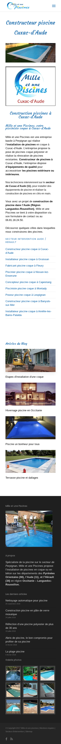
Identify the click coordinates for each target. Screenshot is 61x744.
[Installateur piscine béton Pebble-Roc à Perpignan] (13, 690)
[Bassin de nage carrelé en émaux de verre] (13, 673)
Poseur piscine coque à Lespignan (25, 294)
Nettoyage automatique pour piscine (26, 600)
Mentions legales (47, 728)
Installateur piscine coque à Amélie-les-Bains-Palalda (28, 313)
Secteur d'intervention (14, 731)
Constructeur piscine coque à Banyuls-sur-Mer (28, 303)
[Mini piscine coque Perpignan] (30, 673)
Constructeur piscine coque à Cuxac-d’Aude (27, 251)
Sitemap (28, 731)
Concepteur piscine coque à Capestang (28, 282)
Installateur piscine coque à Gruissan (27, 259)
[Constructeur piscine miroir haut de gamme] (30, 690)
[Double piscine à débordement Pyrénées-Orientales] (48, 690)
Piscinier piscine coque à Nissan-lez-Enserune (27, 274)
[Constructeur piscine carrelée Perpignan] (48, 673)
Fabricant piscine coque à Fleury (24, 265)
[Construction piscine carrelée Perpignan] (30, 706)
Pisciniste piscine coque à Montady (26, 288)
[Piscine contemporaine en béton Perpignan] (13, 706)
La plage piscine (14, 651)
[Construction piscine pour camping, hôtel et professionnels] (48, 706)
